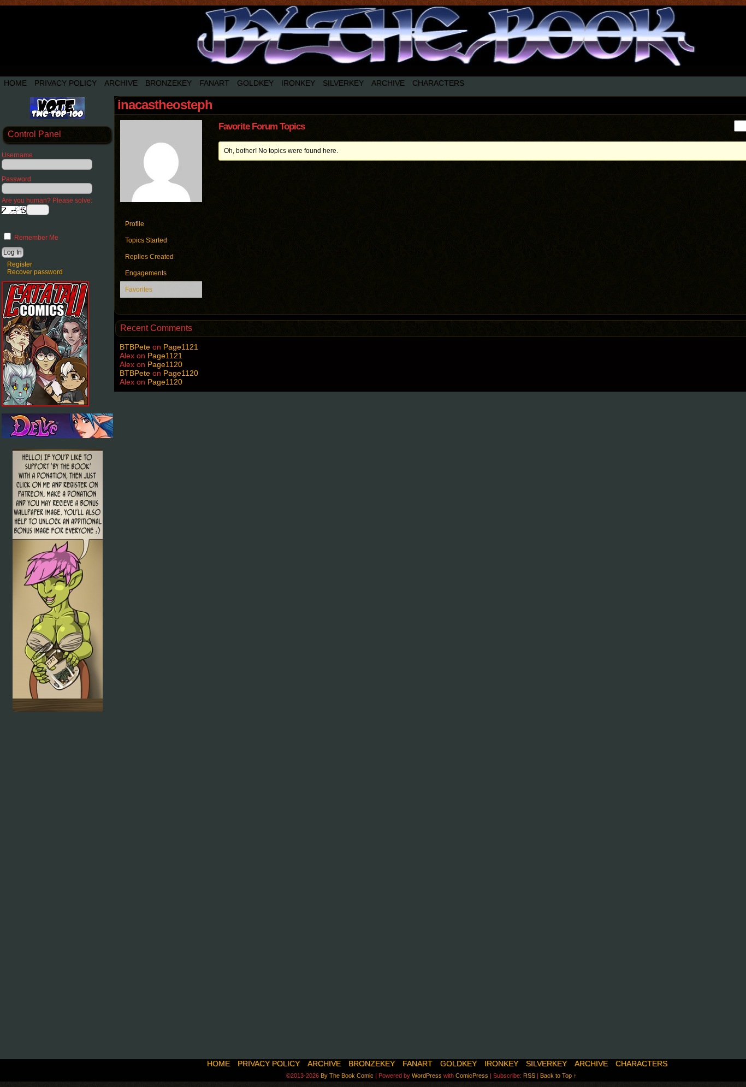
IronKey (298, 83)
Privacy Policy (65, 83)
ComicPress (471, 1075)
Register (19, 264)
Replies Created (149, 257)
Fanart (214, 83)
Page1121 (180, 346)
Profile (134, 224)
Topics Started (146, 240)
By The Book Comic (347, 1075)
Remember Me (35, 237)
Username (17, 155)
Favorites (138, 289)
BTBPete (135, 346)
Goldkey (255, 83)
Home (15, 83)
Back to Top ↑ (558, 1075)
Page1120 (164, 364)
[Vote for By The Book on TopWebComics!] (57, 117)
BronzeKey (168, 83)
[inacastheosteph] (161, 211)
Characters (438, 83)
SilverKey (343, 83)
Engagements (146, 273)
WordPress (427, 1075)
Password (16, 179)
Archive (121, 83)
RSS (529, 1075)
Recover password (35, 272)
